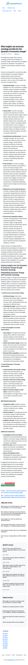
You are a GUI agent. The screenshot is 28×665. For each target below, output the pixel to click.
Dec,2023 (5, 637)
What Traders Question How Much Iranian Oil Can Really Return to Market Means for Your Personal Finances (14, 567)
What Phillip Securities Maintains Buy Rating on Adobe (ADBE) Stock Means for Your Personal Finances (13, 576)
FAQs (15, 11)
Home (3, 8)
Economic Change (9, 483)
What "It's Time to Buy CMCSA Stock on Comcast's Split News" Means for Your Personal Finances (14, 550)
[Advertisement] (14, 29)
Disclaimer (8, 655)
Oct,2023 (5, 641)
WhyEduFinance (11, 660)
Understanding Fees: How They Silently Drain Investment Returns (11, 519)
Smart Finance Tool (6, 11)
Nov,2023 (5, 639)
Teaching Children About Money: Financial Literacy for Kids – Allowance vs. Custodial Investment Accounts (13, 525)
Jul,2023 (5, 648)
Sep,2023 (5, 644)
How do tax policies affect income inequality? (13, 622)
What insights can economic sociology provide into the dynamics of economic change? (13, 601)
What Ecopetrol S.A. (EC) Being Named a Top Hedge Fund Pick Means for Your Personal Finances (13, 507)
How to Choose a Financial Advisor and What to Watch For (13, 536)
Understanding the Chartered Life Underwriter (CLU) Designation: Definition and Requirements (14, 611)
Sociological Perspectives (8, 485)
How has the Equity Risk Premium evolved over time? (14, 617)
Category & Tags (11, 8)
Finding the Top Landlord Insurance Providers (13, 606)
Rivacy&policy (19, 655)
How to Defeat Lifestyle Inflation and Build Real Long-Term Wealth (14, 558)
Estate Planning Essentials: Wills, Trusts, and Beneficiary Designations (14, 531)
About (19, 11)
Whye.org (16, 54)
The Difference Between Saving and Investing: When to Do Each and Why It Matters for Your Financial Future (13, 585)
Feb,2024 (5, 633)
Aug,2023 (5, 646)
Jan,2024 (5, 635)
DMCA (13, 655)
